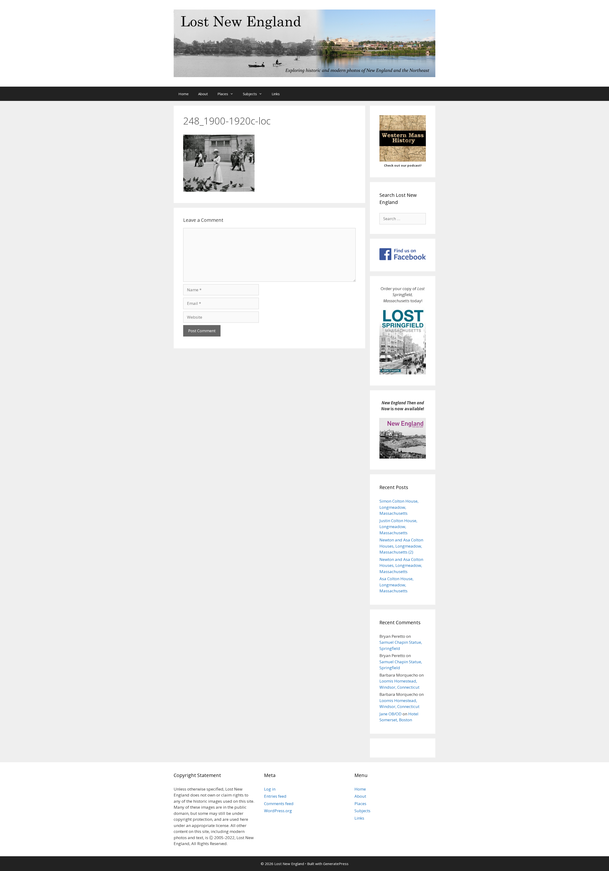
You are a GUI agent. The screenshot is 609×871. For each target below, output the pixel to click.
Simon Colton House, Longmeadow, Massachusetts (398, 507)
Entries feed (275, 796)
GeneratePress (336, 863)
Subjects (250, 93)
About (203, 93)
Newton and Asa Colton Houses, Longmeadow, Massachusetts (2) (401, 546)
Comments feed (279, 803)
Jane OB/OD (390, 714)
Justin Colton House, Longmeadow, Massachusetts (398, 526)
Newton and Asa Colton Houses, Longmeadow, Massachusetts (401, 565)
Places (222, 93)
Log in (269, 789)
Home (183, 93)
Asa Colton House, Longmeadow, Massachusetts (396, 585)
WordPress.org (278, 810)
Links (276, 93)
